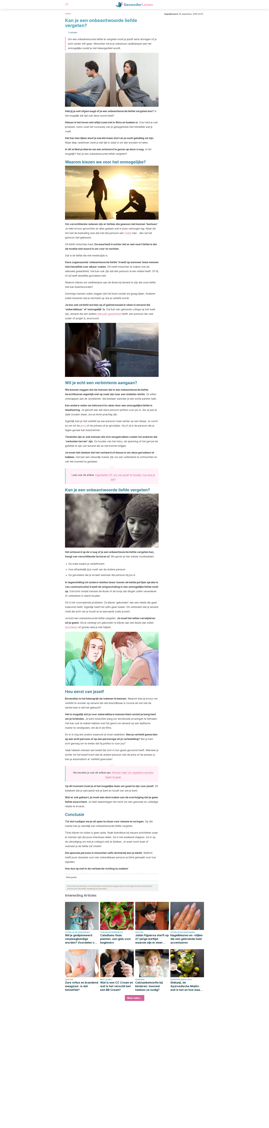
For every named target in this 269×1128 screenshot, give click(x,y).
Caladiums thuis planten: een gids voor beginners (115, 939)
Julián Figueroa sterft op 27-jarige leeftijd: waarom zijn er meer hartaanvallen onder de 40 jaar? (152, 939)
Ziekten (139, 932)
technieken (71, 627)
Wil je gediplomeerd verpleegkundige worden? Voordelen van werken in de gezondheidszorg (81, 939)
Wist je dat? (106, 979)
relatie (127, 233)
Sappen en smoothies (181, 979)
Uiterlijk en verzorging (77, 932)
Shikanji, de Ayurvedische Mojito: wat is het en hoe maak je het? (186, 986)
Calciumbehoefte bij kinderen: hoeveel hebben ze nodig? (149, 986)
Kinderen (139, 979)
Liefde (68, 14)
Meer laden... (134, 998)
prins (83, 425)
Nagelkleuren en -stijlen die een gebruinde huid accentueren (186, 939)
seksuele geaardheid (109, 313)
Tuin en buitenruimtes (111, 932)
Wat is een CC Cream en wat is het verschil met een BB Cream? (116, 986)
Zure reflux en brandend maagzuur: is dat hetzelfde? (81, 986)
